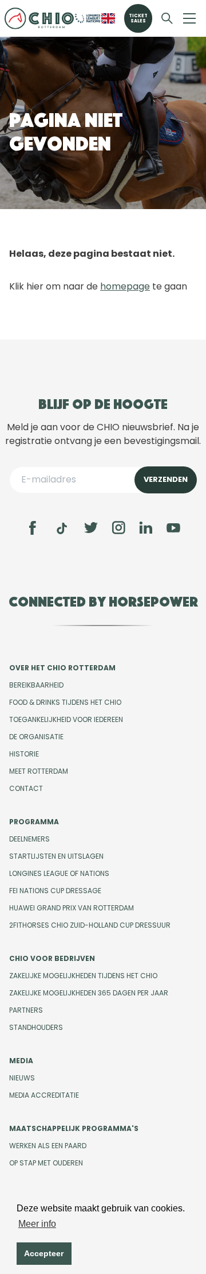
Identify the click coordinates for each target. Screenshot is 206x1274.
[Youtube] (173, 528)
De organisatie (36, 737)
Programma (34, 822)
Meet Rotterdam (38, 771)
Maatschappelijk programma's (73, 1128)
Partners (26, 1010)
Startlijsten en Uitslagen (56, 856)
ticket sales (138, 18)
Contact (26, 788)
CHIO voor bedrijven (52, 958)
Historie (24, 754)
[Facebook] (32, 528)
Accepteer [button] (44, 1253)
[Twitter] (91, 528)
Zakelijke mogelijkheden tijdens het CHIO (83, 975)
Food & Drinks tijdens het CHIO (65, 702)
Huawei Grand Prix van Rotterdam (71, 908)
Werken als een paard (47, 1146)
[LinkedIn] (146, 528)
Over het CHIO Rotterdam (62, 668)
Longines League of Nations (59, 873)
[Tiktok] (61, 528)
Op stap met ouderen (46, 1163)
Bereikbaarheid (36, 685)
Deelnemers (29, 839)
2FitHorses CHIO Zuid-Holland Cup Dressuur (90, 925)
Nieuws (22, 1078)
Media (21, 1060)
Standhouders (36, 1027)
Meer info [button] (37, 1224)
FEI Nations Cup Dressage (55, 890)
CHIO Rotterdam (39, 18)
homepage (125, 286)
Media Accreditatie (44, 1095)
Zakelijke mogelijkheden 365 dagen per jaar (88, 993)
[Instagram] (118, 528)
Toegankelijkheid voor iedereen (66, 719)
